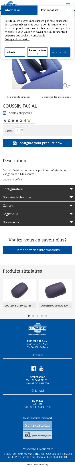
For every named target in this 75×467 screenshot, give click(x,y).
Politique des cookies (17, 39)
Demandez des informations (37, 250)
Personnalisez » (37, 52)
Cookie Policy (46, 449)
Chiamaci (37, 391)
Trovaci (37, 355)
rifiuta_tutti (15, 52)
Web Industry (41, 464)
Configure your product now (39, 143)
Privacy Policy (29, 449)
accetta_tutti (60, 52)
